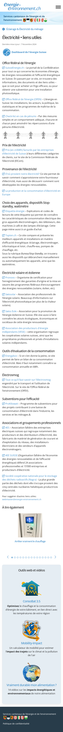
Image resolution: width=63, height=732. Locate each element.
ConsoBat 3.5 (31, 601)
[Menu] (58, 7)
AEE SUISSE (11, 455)
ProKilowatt (11, 403)
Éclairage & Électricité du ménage (24, 29)
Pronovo (10, 277)
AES (7, 427)
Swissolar (10, 294)
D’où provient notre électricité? (22, 173)
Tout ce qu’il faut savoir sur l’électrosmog (28, 379)
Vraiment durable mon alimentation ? (31, 685)
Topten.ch (10, 235)
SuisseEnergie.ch (14, 67)
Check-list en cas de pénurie (20, 116)
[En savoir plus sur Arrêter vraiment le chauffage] (30, 525)
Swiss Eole (11, 311)
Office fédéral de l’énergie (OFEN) (23, 99)
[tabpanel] (31, 531)
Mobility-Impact (31, 643)
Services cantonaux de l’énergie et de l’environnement (29, 714)
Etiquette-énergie (14, 211)
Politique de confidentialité (16, 723)
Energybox (11, 355)
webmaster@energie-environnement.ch (21, 499)
